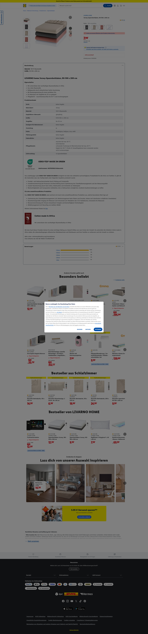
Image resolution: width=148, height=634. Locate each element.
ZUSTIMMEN (98, 329)
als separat (59, 312)
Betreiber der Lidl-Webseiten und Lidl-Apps (59, 306)
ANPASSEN (88, 329)
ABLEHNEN (79, 329)
